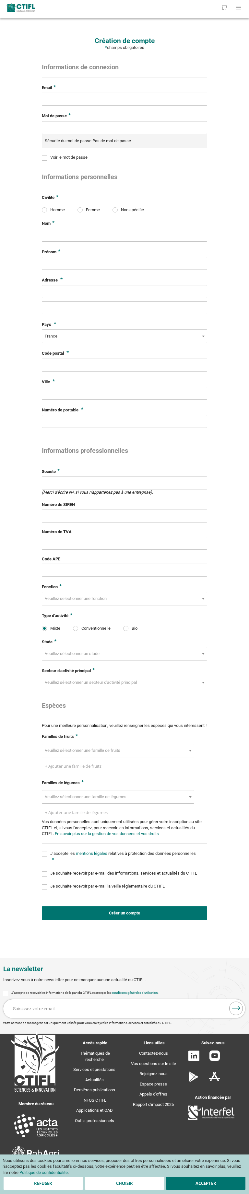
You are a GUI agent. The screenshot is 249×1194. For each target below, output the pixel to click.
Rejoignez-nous (153, 1073)
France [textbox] (51, 336)
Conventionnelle (96, 628)
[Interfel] (211, 1118)
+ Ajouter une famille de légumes (76, 812)
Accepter (206, 1183)
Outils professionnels (94, 1120)
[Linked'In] (193, 1059)
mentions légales (92, 853)
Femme (93, 209)
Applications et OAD (94, 1110)
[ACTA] (36, 1138)
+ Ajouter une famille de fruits (73, 766)
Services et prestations (94, 1069)
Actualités (94, 1079)
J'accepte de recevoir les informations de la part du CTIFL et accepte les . (85, 992)
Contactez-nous (153, 1053)
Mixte (55, 628)
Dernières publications (94, 1089)
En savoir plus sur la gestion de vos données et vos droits (107, 833)
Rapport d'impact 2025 (153, 1104)
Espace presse (153, 1084)
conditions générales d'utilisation (135, 992)
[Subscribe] (236, 1008)
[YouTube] (214, 1059)
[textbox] (77, 598)
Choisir (124, 1183)
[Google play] (193, 1080)
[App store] (214, 1080)
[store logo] (51, 7)
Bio (134, 628)
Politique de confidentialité (43, 1172)
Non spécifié (132, 209)
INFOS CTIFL (94, 1100)
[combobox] (124, 336)
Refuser (43, 1183)
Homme (57, 209)
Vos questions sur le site (153, 1063)
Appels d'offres (153, 1094)
